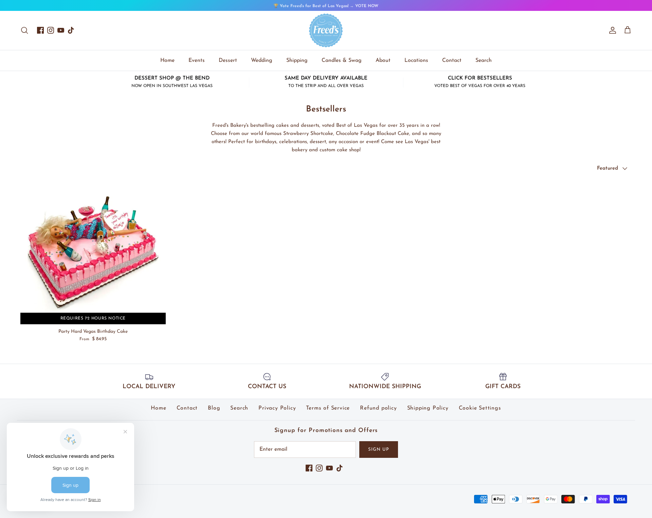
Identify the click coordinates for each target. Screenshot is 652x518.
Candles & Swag (342, 60)
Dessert (228, 60)
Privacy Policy (277, 408)
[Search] (24, 30)
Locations (416, 60)
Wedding (261, 60)
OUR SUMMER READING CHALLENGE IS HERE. (326, 7)
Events (196, 60)
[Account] (611, 30)
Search (483, 60)
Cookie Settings (480, 408)
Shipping (297, 60)
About (383, 60)
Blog (214, 408)
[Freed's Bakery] (326, 30)
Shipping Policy (428, 408)
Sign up (378, 449)
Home (167, 60)
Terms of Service (328, 408)
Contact (451, 60)
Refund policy (378, 408)
